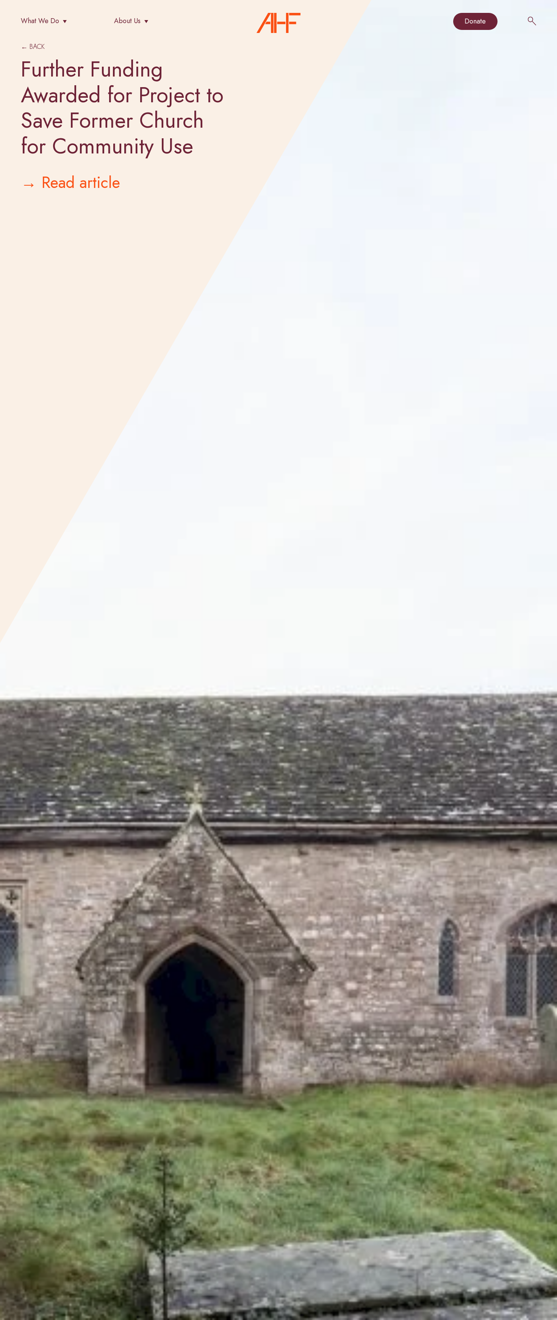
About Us (127, 21)
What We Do (40, 21)
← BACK (33, 47)
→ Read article (70, 182)
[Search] (532, 22)
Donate (475, 21)
